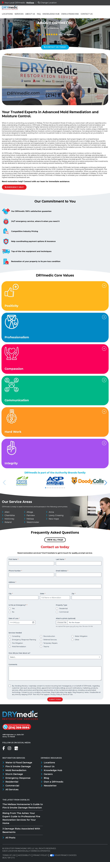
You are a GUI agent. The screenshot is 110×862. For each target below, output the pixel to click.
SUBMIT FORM (55, 699)
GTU (13, 858)
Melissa (30, 3)
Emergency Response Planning (24, 640)
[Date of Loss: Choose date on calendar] (33, 622)
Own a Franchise (70, 14)
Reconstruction (49, 636)
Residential (63, 608)
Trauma (46, 647)
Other (77, 640)
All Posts (10, 837)
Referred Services (50, 640)
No (13, 612)
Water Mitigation (81, 636)
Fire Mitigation (17, 643)
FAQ (39, 14)
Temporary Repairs (50, 643)
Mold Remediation (19, 647)
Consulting (16, 636)
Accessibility (24, 855)
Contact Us (86, 14)
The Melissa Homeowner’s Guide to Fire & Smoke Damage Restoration (22, 806)
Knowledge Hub (51, 14)
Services (19, 14)
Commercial (63, 612)
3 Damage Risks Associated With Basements (21, 830)
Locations (7, 14)
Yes (13, 608)
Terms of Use (68, 694)
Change (48, 3)
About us (30, 14)
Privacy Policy (55, 694)
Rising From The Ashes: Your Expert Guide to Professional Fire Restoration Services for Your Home (21, 818)
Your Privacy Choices (65, 855)
